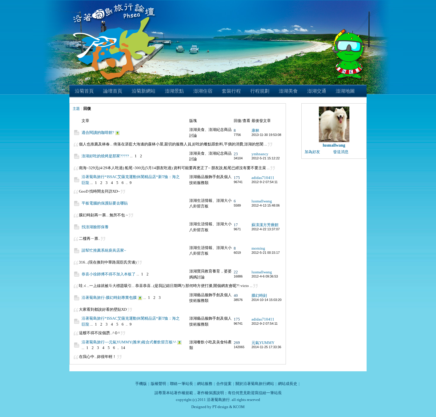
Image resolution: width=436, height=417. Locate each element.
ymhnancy (260, 154)
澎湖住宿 (202, 90)
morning (258, 248)
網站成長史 (287, 383)
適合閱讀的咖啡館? (98, 132)
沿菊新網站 (143, 90)
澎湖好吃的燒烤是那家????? (105, 156)
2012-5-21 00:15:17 (266, 252)
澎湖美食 (288, 90)
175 (237, 177)
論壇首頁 (112, 90)
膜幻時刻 (259, 295)
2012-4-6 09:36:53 (265, 276)
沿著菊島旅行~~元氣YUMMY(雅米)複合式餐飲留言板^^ (129, 342)
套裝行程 (231, 90)
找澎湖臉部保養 (95, 227)
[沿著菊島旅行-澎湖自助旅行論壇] (115, 3)
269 (237, 342)
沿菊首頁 (84, 90)
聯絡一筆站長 (181, 383)
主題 (76, 109)
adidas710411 (263, 177)
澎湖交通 (316, 90)
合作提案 (224, 383)
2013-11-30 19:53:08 (266, 135)
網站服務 (204, 383)
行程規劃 (259, 90)
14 (123, 347)
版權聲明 (158, 383)
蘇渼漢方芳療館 (265, 225)
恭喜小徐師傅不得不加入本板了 (109, 274)
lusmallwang (262, 201)
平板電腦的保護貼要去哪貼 (105, 203)
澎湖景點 (174, 90)
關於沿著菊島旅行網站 (254, 383)
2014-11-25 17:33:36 (266, 347)
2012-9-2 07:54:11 (265, 182)
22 (236, 272)
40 (236, 295)
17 (236, 225)
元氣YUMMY (263, 342)
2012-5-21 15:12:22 (266, 158)
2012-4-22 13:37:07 (266, 229)
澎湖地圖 (345, 90)
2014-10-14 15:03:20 (266, 300)
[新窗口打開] (76, 133)
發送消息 (341, 152)
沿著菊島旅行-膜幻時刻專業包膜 (109, 297)
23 (236, 154)
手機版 (141, 383)
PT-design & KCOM (228, 407)
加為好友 (312, 152)
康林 (255, 130)
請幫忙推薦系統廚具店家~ (104, 250)
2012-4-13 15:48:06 (266, 205)
